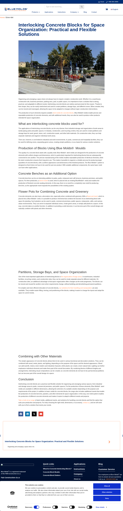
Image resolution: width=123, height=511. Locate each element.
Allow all (107, 486)
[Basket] (107, 9)
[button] (20, 414)
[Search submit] (81, 7)
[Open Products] (39, 12)
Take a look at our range (26, 400)
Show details (100, 507)
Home (2, 17)
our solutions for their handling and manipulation (75, 288)
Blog (100, 464)
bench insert (43, 180)
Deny (107, 498)
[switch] (55, 507)
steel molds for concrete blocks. (63, 113)
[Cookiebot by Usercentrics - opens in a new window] (12, 507)
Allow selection (107, 492)
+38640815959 (110, 479)
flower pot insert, (92, 196)
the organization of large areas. (71, 276)
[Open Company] (78, 12)
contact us (86, 402)
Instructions (79, 469)
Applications (79, 464)
